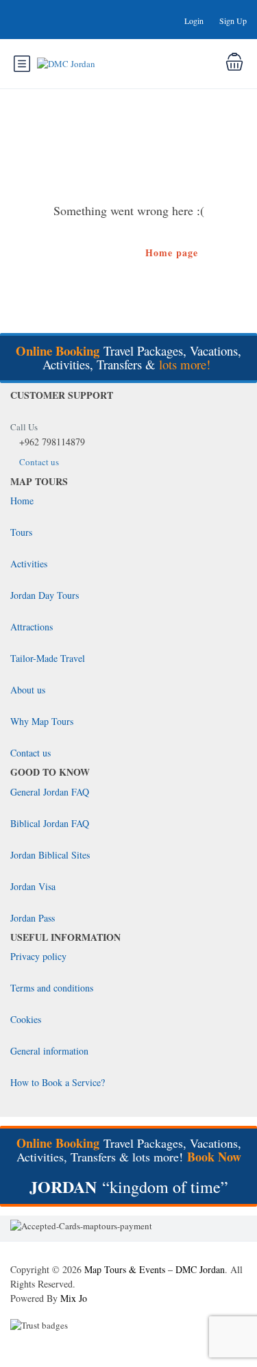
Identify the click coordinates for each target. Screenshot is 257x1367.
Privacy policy (38, 956)
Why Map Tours (41, 721)
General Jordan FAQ (49, 791)
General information (49, 1050)
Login (194, 20)
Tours (21, 532)
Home (22, 500)
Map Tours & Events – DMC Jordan (154, 1269)
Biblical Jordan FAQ (49, 823)
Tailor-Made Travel (47, 658)
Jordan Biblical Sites (50, 854)
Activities (28, 563)
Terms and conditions (51, 987)
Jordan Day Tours (44, 595)
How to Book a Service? (57, 1082)
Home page (171, 252)
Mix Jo (73, 1298)
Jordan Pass (32, 917)
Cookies (25, 1019)
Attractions (31, 626)
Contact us (39, 462)
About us (27, 689)
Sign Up (233, 20)
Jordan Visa (33, 886)
